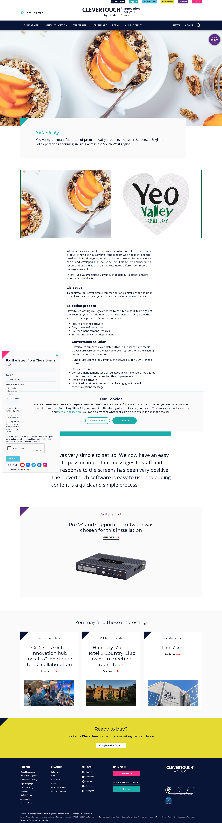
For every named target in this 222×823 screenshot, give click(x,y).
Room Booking (26, 787)
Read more (46, 671)
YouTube (90, 772)
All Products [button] (133, 25)
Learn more (108, 537)
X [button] (57, 354)
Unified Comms (26, 795)
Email (8, 365)
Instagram (90, 791)
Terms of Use (104, 817)
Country (9, 375)
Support (133, 2)
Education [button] (31, 25)
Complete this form (109, 745)
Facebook (90, 776)
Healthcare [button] (99, 25)
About (189, 25)
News (176, 25)
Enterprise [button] (79, 25)
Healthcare (55, 779)
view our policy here (69, 411)
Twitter (89, 781)
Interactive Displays (28, 776)
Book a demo (167, 2)
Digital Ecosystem (27, 772)
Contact (197, 2)
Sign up (126, 789)
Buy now (183, 2)
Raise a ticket (118, 2)
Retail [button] (116, 25)
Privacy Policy (115, 817)
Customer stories (58, 787)
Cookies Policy (127, 817)
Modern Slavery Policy (164, 817)
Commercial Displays (29, 779)
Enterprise (55, 772)
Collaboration (26, 803)
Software (24, 791)
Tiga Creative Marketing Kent (39, 820)
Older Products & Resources (184, 817)
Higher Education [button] (55, 25)
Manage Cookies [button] (97, 420)
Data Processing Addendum (144, 817)
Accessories (25, 799)
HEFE (53, 783)
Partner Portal (150, 2)
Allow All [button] (124, 420)
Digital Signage (26, 783)
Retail (53, 776)
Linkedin (89, 786)
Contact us (126, 773)
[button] (51, 12)
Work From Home (58, 791)
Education (12, 388)
